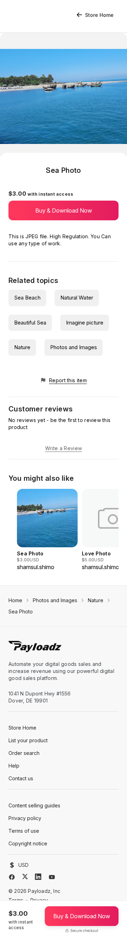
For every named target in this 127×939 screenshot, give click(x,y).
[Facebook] (11, 877)
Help (13, 766)
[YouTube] (51, 877)
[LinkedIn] (38, 877)
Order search (24, 753)
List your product (28, 740)
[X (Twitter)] (25, 877)
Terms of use (23, 831)
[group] (47, 530)
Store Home (99, 15)
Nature (22, 347)
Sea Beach (27, 297)
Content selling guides (34, 805)
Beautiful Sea (30, 322)
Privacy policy (24, 818)
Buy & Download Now (63, 210)
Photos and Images (73, 347)
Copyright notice (27, 843)
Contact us (20, 778)
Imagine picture (84, 322)
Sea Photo (20, 612)
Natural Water (76, 297)
